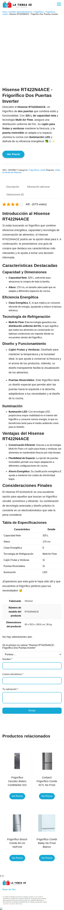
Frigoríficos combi (37, 170)
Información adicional (38, 186)
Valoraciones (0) (15, 194)
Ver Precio (13, 154)
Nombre (7, 659)
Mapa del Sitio (9, 889)
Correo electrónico (12, 674)
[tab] (13, 187)
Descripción (12, 186)
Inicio (4, 12)
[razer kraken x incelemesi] (32, 909)
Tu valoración (10, 689)
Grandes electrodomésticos (20, 12)
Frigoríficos (39, 12)
